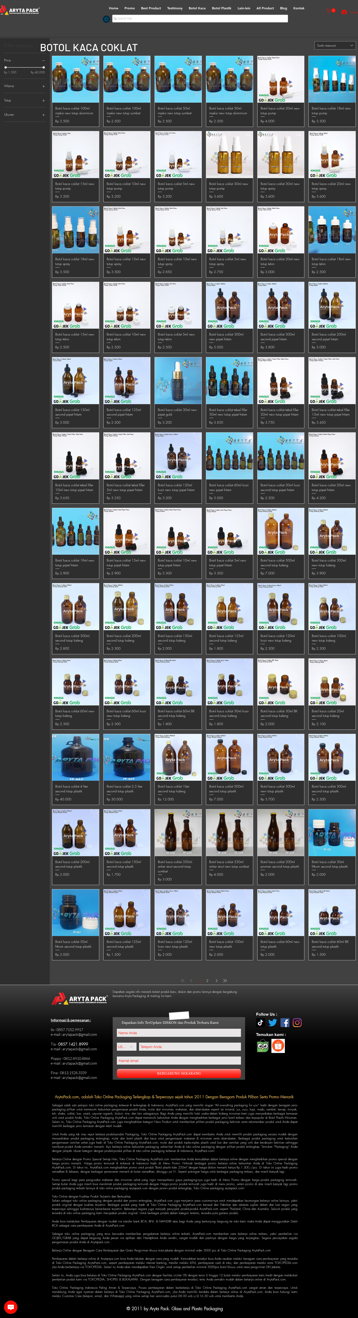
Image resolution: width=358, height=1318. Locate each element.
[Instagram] (297, 1022)
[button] (197, 8)
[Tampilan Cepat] (75, 79)
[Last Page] (225, 980)
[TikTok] (260, 1022)
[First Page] (182, 980)
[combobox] (335, 45)
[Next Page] (216, 980)
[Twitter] (272, 1022)
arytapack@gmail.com (79, 1034)
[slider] (5, 67)
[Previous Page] (191, 980)
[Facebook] (285, 1022)
